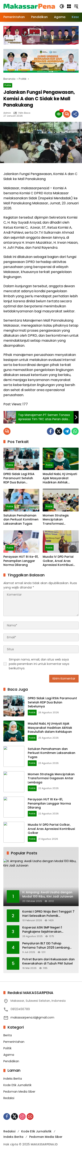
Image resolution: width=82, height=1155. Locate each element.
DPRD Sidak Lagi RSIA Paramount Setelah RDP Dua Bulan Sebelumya (18, 478)
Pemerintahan (13, 1042)
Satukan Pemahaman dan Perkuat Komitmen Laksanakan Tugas (20, 520)
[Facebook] (50, 431)
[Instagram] (22, 1116)
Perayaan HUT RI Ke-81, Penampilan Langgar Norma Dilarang (20, 561)
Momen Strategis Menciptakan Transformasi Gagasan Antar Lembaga (56, 520)
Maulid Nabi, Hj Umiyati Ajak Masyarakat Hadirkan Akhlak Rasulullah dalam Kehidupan (60, 478)
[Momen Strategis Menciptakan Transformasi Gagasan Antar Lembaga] (61, 500)
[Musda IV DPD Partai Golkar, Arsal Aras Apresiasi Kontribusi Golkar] (61, 541)
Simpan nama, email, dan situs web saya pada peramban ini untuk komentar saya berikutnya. (39, 663)
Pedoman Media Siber (19, 1091)
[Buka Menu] (68, 6)
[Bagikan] (75, 114)
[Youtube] (30, 1116)
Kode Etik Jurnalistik (17, 1085)
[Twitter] (58, 431)
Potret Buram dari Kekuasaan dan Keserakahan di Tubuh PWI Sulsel (48, 961)
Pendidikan (11, 1061)
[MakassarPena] (29, 6)
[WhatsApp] (75, 431)
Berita (7, 1035)
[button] (61, 6)
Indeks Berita (12, 1078)
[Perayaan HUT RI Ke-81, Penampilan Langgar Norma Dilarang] (21, 541)
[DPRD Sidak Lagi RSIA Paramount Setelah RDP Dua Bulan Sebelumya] (21, 459)
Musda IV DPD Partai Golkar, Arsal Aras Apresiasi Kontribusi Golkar (58, 561)
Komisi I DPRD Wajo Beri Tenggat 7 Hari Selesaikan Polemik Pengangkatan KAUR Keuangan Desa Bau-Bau (48, 914)
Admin (7, 113)
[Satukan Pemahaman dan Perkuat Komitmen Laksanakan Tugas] (21, 500)
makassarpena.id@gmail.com (32, 1017)
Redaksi (8, 1098)
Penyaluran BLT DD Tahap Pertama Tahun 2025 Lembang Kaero (46, 945)
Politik (7, 85)
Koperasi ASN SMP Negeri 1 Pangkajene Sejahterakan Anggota (42, 930)
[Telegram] (66, 431)
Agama (8, 1055)
